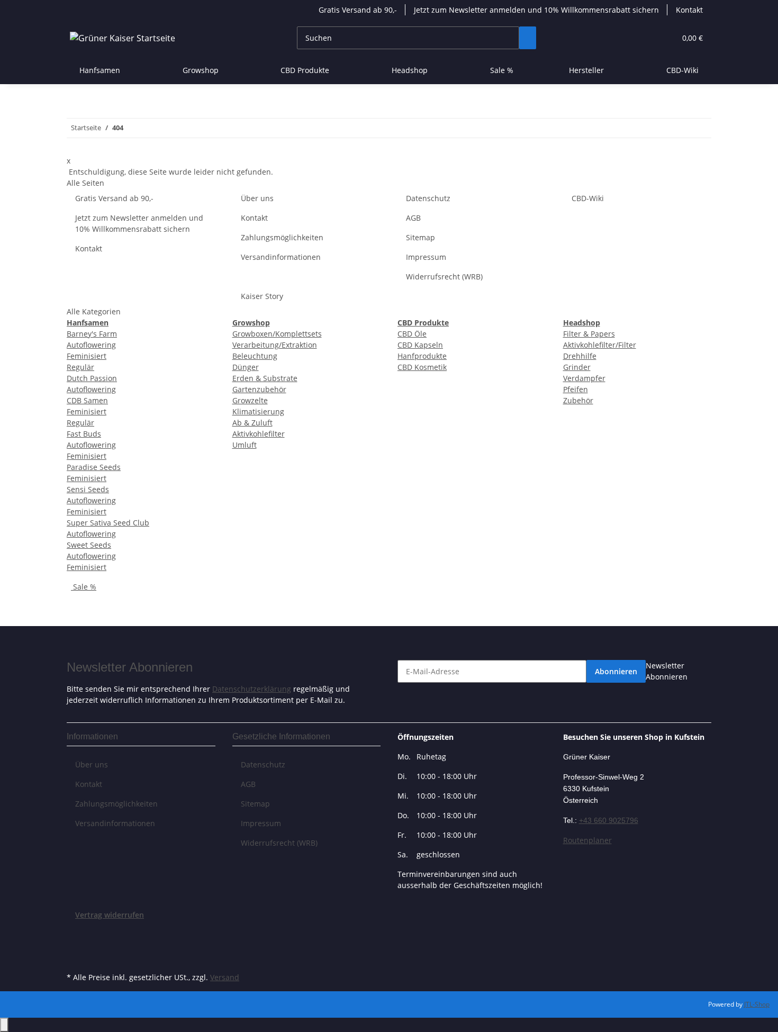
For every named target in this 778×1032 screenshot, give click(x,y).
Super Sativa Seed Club (108, 523)
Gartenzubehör (259, 389)
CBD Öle (412, 334)
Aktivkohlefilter (258, 434)
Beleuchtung (254, 356)
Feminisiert (86, 356)
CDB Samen (87, 400)
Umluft (244, 445)
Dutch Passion (92, 378)
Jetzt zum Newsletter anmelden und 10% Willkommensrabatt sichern (536, 10)
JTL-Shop (757, 1004)
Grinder (577, 367)
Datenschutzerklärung (251, 689)
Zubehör (578, 400)
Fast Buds (84, 434)
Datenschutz (428, 198)
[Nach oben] (4, 1025)
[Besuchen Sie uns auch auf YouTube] (75, 945)
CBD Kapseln (420, 345)
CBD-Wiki (682, 70)
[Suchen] (527, 37)
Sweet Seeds (89, 545)
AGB (413, 218)
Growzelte (250, 400)
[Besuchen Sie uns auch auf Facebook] (75, 933)
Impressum (426, 257)
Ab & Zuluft (252, 423)
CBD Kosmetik (422, 367)
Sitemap (420, 237)
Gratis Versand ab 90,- (358, 10)
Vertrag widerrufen (109, 915)
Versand (224, 977)
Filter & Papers (589, 334)
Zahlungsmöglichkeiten (282, 237)
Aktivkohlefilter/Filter (599, 345)
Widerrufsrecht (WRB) (444, 276)
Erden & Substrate (264, 378)
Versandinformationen (281, 257)
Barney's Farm (92, 334)
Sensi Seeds (88, 489)
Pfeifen (575, 389)
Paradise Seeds (94, 467)
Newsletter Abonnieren (666, 671)
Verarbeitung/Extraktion (274, 345)
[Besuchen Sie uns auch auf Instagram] (75, 957)
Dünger (245, 367)
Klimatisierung (258, 411)
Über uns (257, 198)
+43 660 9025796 (608, 820)
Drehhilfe (579, 356)
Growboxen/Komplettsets (277, 334)
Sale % (83, 587)
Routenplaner (587, 840)
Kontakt (689, 10)
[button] (646, 38)
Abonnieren (616, 671)
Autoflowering (91, 345)
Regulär (80, 367)
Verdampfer (584, 378)
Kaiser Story (262, 296)
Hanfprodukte (422, 356)
